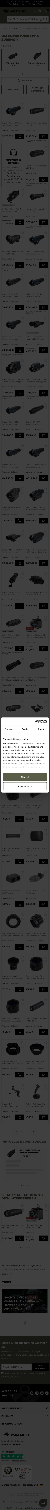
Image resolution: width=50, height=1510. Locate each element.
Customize (23, 786)
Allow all (25, 777)
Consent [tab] (9, 729)
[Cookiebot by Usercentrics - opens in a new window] (35, 721)
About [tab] (41, 729)
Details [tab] (25, 729)
